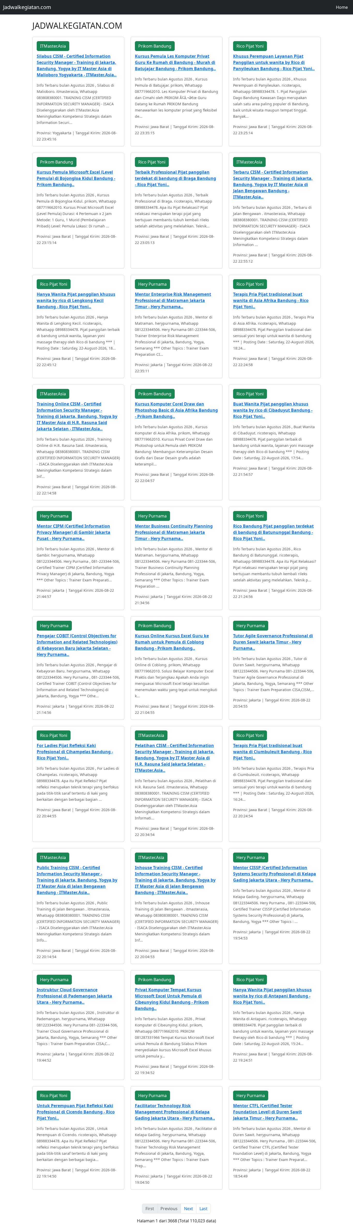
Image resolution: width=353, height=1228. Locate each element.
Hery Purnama (152, 284)
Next (188, 1208)
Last (203, 1208)
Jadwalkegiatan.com (27, 7)
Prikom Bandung (154, 46)
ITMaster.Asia (53, 46)
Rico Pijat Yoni (250, 46)
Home (342, 7)
